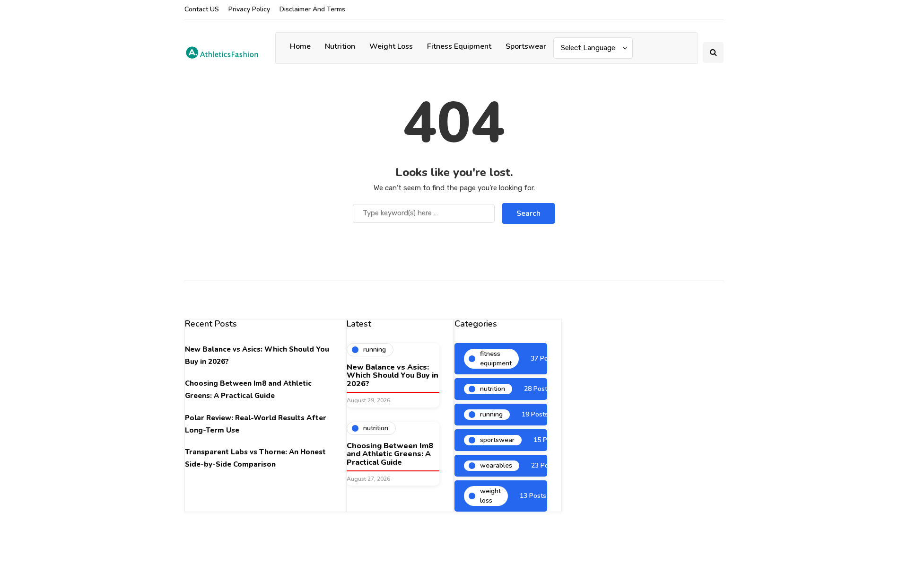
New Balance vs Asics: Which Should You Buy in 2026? (392, 375)
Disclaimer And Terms (312, 9)
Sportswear (526, 46)
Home (300, 46)
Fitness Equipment (459, 46)
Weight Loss (391, 46)
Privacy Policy (249, 9)
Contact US (201, 9)
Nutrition (340, 46)
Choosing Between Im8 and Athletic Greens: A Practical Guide (390, 454)
